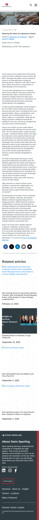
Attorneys (6, 489)
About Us (16, 489)
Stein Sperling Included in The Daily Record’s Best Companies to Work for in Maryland (18, 413)
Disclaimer (6, 507)
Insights (25, 489)
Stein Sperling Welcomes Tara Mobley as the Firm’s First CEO (18, 375)
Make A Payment (9, 498)
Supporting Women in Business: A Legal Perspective (16, 337)
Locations (15, 493)
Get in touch (8, 481)
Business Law (15, 37)
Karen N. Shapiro (8, 39)
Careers (5, 493)
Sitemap (13, 507)
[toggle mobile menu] (35, 4)
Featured (23, 37)
